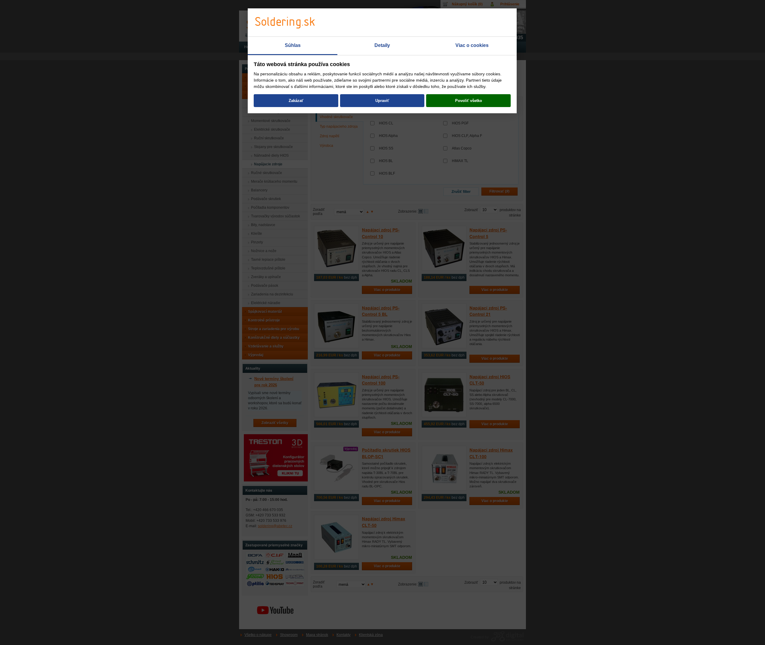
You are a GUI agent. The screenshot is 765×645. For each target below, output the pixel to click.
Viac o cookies (472, 45)
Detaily (382, 45)
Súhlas (293, 45)
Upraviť (382, 100)
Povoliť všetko (468, 100)
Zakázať (296, 100)
